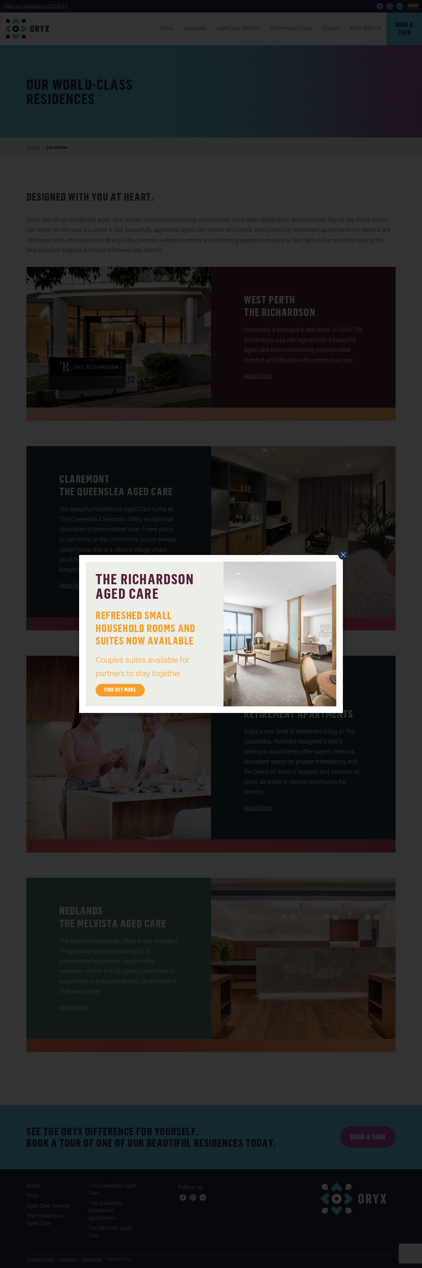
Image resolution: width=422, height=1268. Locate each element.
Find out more (120, 690)
